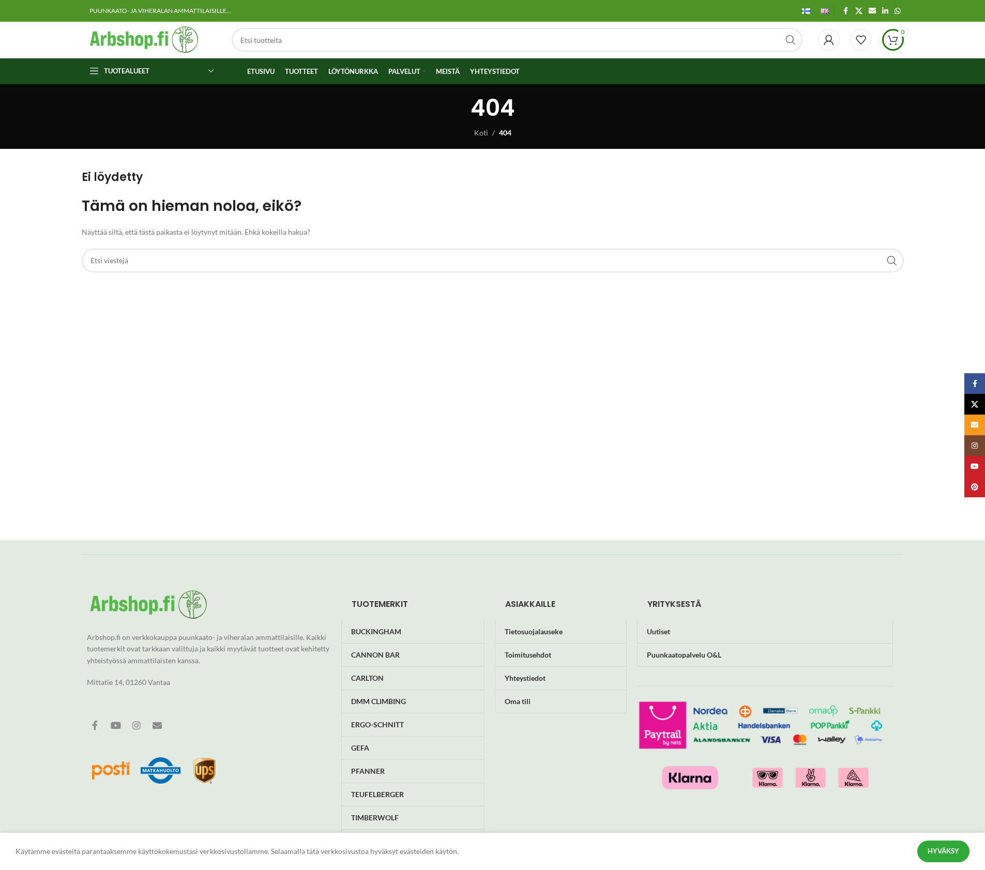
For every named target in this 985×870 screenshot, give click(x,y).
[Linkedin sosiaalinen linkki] (885, 11)
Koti (481, 132)
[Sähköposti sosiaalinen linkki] (872, 11)
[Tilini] (829, 39)
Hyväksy (943, 851)
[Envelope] (157, 725)
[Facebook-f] (95, 725)
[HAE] (790, 40)
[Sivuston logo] (144, 39)
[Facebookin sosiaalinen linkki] (846, 11)
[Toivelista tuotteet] (861, 39)
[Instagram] (136, 725)
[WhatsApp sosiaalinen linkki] (897, 11)
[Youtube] (115, 725)
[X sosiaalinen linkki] (859, 11)
